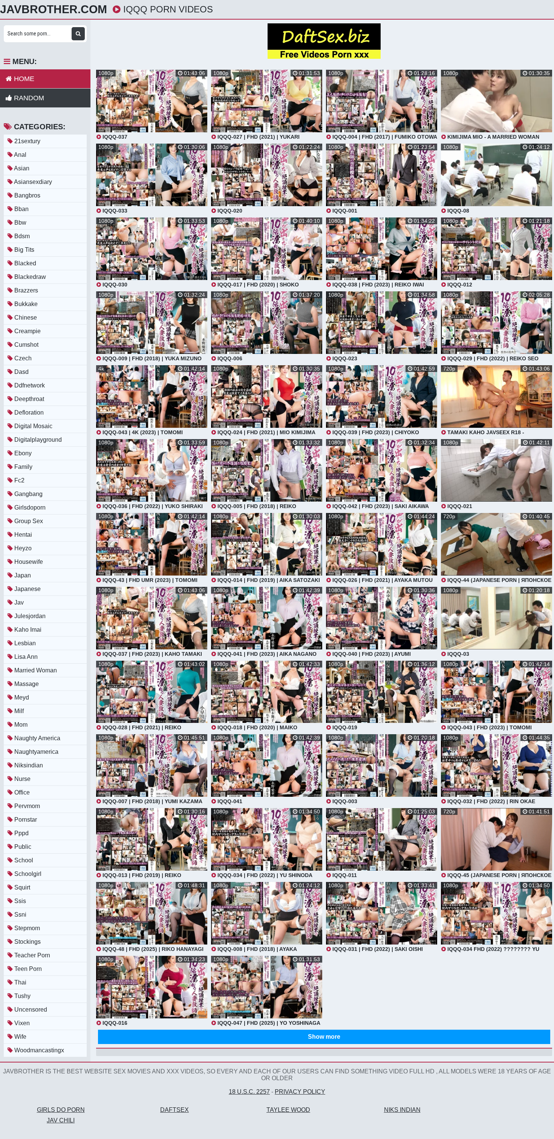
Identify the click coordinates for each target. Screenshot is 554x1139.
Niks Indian (402, 1110)
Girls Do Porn (61, 1110)
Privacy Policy (300, 1091)
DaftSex (174, 1110)
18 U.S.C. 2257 (249, 1091)
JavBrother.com (53, 9)
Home (23, 79)
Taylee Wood (288, 1110)
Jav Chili (61, 1120)
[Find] (78, 33)
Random (28, 98)
